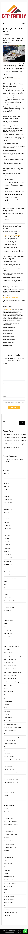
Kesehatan (6, 704)
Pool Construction (8, 857)
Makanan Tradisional (9, 805)
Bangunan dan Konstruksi (10, 578)
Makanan (6, 802)
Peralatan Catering (8, 831)
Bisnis (5, 581)
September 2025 (8, 509)
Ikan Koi (6, 623)
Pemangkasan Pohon (9, 815)
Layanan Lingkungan (9, 769)
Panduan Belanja (8, 811)
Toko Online (7, 915)
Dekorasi (6, 594)
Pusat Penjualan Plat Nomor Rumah (12, 880)
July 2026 (6, 476)
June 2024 (6, 538)
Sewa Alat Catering (8, 906)
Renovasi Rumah (8, 886)
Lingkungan (6, 795)
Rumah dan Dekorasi (9, 893)
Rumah (5, 889)
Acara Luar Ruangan (8, 574)
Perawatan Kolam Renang (10, 834)
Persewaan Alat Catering (10, 847)
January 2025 (7, 532)
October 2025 (7, 506)
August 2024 (7, 535)
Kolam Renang (7, 711)
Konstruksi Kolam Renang (10, 734)
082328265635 (16, 78)
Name (5, 383)
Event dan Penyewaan (9, 607)
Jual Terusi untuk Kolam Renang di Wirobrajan (15, 437)
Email (5, 390)
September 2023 (8, 564)
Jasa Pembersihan (8, 662)
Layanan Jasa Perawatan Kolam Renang (13, 759)
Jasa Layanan (7, 649)
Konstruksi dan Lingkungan (10, 724)
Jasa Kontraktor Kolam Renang (11, 646)
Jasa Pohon (6, 688)
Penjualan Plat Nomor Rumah (11, 824)
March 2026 (7, 489)
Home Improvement (9, 620)
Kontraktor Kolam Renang (10, 743)
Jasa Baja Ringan (8, 630)
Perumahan (6, 850)
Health (5, 617)
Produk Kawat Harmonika (10, 867)
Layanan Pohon (7, 789)
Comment (6, 363)
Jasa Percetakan (8, 685)
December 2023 (8, 554)
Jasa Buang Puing (8, 633)
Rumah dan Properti (9, 896)
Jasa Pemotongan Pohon (10, 675)
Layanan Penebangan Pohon (11, 779)
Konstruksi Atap (8, 717)
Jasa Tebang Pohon (8, 691)
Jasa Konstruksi (7, 639)
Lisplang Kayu (7, 798)
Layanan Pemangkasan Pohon (11, 772)
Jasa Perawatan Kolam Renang (11, 682)
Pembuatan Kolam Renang (10, 821)
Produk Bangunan (8, 863)
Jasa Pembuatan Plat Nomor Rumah (12, 672)
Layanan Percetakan (9, 785)
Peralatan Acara (8, 828)
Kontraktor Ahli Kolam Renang (11, 737)
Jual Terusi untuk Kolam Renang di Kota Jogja (15, 434)
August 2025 (7, 512)
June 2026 (6, 480)
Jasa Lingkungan (8, 652)
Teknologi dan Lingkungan (10, 912)
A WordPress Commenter (12, 459)
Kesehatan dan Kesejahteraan (11, 708)
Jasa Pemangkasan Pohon (10, 659)
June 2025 (6, 519)
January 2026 (7, 496)
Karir (5, 698)
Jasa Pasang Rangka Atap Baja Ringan (13, 656)
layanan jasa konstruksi (9, 756)
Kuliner (5, 746)
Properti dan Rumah (9, 876)
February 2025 (7, 528)
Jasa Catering (7, 636)
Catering (6, 587)
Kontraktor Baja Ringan (9, 740)
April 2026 (6, 486)
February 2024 (7, 548)
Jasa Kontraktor (7, 643)
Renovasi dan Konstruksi (10, 883)
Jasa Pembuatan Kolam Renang (11, 669)
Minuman (6, 808)
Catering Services (8, 591)
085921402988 (8, 78)
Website (5, 396)
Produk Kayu (7, 870)
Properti (6, 873)
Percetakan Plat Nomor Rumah (11, 841)
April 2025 (6, 522)
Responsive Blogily (10, 932)
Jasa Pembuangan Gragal (10, 665)
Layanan (6, 750)
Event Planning (7, 610)
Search (5, 421)
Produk (5, 860)
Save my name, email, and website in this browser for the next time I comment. (14, 403)
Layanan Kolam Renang (9, 763)
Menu (23, 23)
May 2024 (6, 541)
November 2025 (8, 502)
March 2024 (7, 545)
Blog (5, 584)
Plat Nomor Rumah (8, 854)
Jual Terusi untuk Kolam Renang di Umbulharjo (15, 440)
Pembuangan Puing (8, 818)
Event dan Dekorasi (8, 604)
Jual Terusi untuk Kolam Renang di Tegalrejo (14, 444)
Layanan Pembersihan (9, 776)
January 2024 (7, 551)
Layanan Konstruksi (8, 766)
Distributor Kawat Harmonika (11, 600)
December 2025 (8, 499)
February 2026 (7, 493)
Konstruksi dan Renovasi (10, 730)
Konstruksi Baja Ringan (9, 721)
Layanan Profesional (9, 792)
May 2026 (6, 483)
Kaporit (6, 695)
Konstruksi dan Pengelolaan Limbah (12, 727)
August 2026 (7, 473)
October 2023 (7, 561)
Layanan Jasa (7, 753)
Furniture (6, 613)
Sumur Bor (6, 909)
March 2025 (7, 525)
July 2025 (6, 515)
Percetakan (6, 837)
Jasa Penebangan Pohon (10, 678)
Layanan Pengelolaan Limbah (11, 782)
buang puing (16, 63)
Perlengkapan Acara (9, 844)
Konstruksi (6, 714)
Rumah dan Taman (8, 902)
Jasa (5, 626)
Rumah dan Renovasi (9, 899)
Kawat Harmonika (8, 701)
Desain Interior (7, 597)
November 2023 (8, 558)
